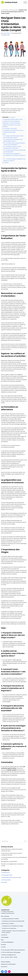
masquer (12, 117)
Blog (7, 10)
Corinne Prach (6, 33)
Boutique (3, 944)
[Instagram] (9, 971)
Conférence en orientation (9, 928)
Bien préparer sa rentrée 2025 (9, 861)
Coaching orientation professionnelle (11, 877)
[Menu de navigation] (25, 2)
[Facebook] (6, 971)
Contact (3, 947)
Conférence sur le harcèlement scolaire (12, 926)
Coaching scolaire (13, 10)
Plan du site (4, 966)
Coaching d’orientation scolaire (10, 918)
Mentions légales (5, 961)
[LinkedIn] (2, 971)
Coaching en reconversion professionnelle (13, 921)
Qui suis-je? (4, 935)
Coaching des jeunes (6, 875)
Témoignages (5, 937)
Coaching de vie (5, 872)
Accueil (3, 10)
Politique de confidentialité (8, 964)
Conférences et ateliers (7, 923)
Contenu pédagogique (7, 942)
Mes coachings (5, 916)
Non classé (4, 882)
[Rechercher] (25, 841)
